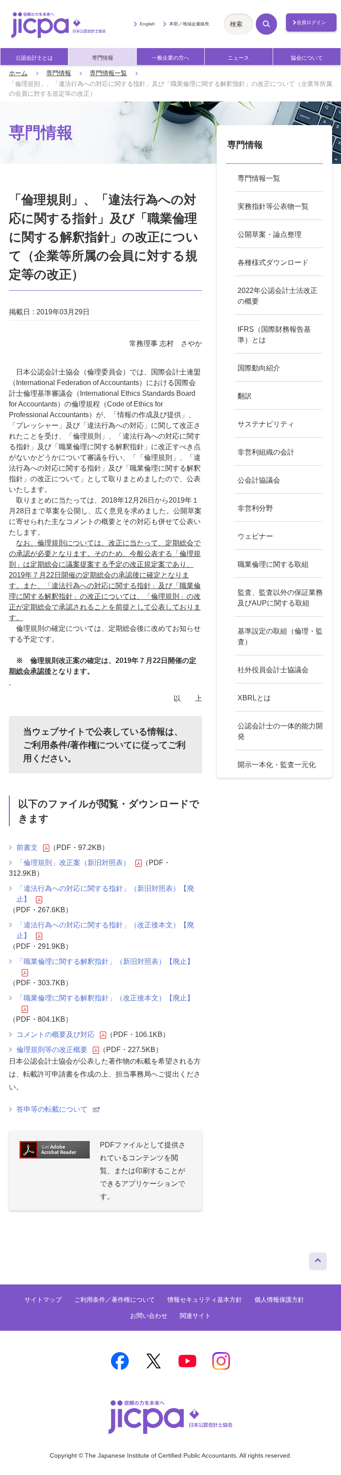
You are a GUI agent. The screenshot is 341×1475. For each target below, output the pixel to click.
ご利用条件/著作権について (77, 745)
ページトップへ (318, 1259)
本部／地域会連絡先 (189, 23)
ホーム (18, 73)
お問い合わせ (148, 1315)
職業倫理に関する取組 (273, 564)
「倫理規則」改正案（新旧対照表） (73, 862)
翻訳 (245, 396)
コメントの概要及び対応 (55, 1034)
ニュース (238, 58)
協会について (307, 58)
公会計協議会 (259, 480)
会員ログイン (311, 22)
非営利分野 (255, 508)
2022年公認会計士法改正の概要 (277, 296)
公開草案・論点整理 (269, 234)
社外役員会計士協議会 (273, 670)
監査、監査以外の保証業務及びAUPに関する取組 (280, 598)
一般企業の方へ (170, 58)
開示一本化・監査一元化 (277, 764)
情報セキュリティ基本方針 (204, 1299)
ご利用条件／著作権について (114, 1299)
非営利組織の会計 (266, 452)
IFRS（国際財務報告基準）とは (274, 334)
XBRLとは (254, 698)
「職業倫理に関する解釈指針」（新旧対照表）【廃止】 (105, 961)
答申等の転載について (51, 1109)
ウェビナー (255, 536)
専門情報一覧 (108, 73)
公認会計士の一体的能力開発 (280, 731)
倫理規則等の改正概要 (51, 1049)
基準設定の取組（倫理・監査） (280, 636)
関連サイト (195, 1315)
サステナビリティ (266, 424)
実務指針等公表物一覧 (273, 206)
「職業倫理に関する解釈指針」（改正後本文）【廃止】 (105, 998)
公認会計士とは (34, 58)
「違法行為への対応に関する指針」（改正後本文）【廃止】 (105, 930)
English (147, 23)
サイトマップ (43, 1299)
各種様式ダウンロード (273, 262)
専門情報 (102, 58)
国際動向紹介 (259, 368)
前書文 (27, 847)
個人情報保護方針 (279, 1299)
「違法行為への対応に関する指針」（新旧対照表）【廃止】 (105, 894)
